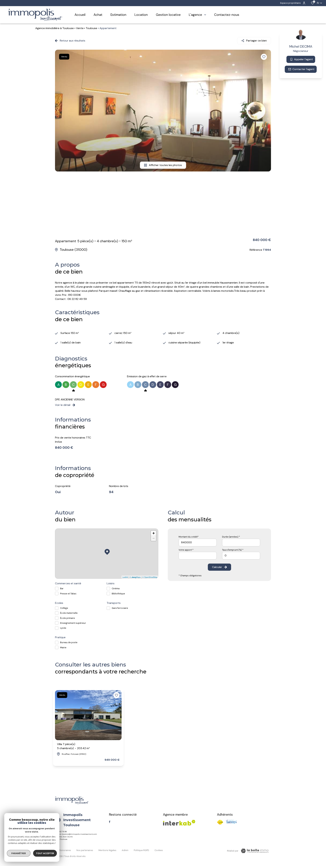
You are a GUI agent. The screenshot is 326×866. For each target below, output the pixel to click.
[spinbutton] (241, 555)
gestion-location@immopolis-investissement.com (76, 834)
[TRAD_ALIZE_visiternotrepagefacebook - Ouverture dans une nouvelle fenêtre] (109, 822)
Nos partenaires (84, 850)
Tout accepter (45, 853)
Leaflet (125, 577)
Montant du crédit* (188, 536)
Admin (125, 850)
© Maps (135, 577)
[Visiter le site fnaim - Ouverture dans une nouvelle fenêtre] (220, 822)
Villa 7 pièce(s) (73, 746)
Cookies (159, 850)
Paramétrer (19, 853)
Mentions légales (107, 850)
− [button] (153, 538)
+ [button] (153, 533)
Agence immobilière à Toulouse (54, 28)
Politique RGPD (141, 850)
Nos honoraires (63, 850)
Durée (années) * (231, 536)
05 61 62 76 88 (61, 831)
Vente (80, 28)
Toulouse (91, 28)
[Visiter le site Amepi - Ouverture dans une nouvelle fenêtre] (231, 822)
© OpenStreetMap (149, 577)
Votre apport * (186, 549)
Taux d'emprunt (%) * (232, 549)
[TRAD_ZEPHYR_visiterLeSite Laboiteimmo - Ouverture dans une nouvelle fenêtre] (254, 851)
